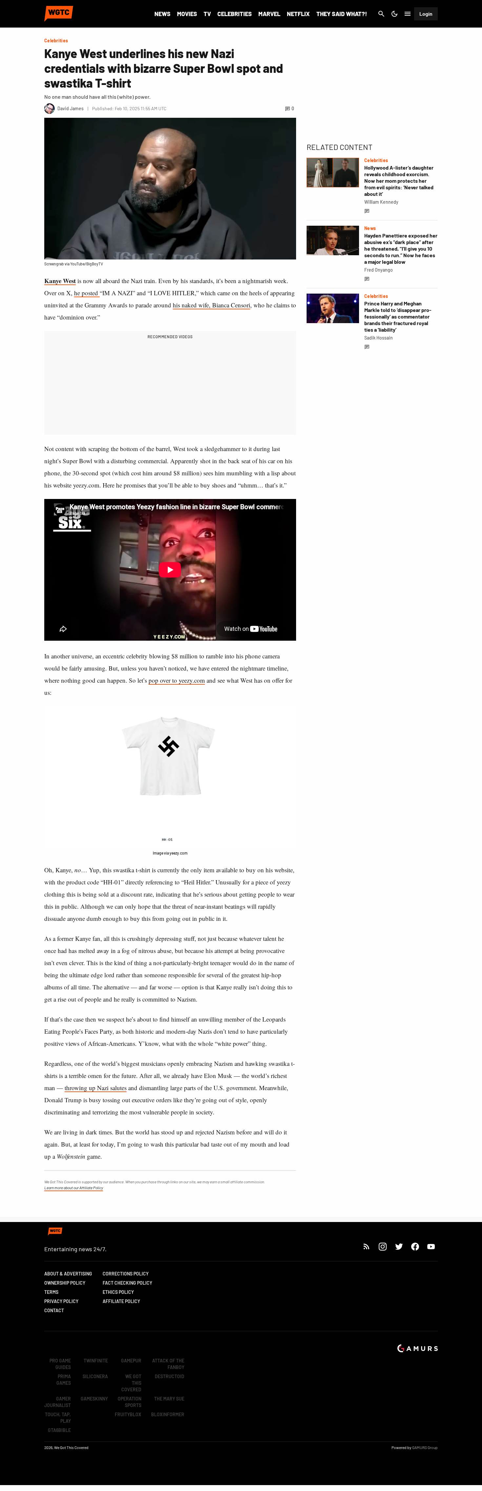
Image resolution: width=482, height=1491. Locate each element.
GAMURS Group (425, 1447)
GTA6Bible (59, 1430)
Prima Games (63, 1380)
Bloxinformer (167, 1414)
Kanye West (60, 280)
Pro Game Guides (60, 1364)
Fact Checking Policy (127, 1283)
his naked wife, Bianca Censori (211, 305)
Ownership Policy (64, 1283)
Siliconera (95, 1376)
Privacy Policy (61, 1301)
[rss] (366, 1246)
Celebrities (234, 13)
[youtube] (431, 1246)
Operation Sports (129, 1402)
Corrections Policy (126, 1273)
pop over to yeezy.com (177, 680)
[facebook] (415, 1246)
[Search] (381, 13)
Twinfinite (96, 1360)
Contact (54, 1310)
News (162, 13)
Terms (51, 1292)
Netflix (298, 13)
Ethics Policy (118, 1292)
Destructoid (169, 1376)
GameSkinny (94, 1398)
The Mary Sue (169, 1398)
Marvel (269, 13)
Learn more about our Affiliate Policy (73, 1187)
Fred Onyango (378, 270)
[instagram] (382, 1246)
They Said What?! (341, 13)
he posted (87, 293)
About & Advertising (68, 1273)
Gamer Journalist (57, 1402)
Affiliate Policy (121, 1301)
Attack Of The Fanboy (168, 1364)
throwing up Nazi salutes (96, 1088)
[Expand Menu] (407, 13)
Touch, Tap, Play (58, 1418)
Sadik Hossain (378, 338)
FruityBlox (128, 1414)
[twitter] (399, 1246)
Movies (187, 13)
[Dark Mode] (394, 13)
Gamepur (131, 1360)
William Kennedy (381, 202)
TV (207, 13)
